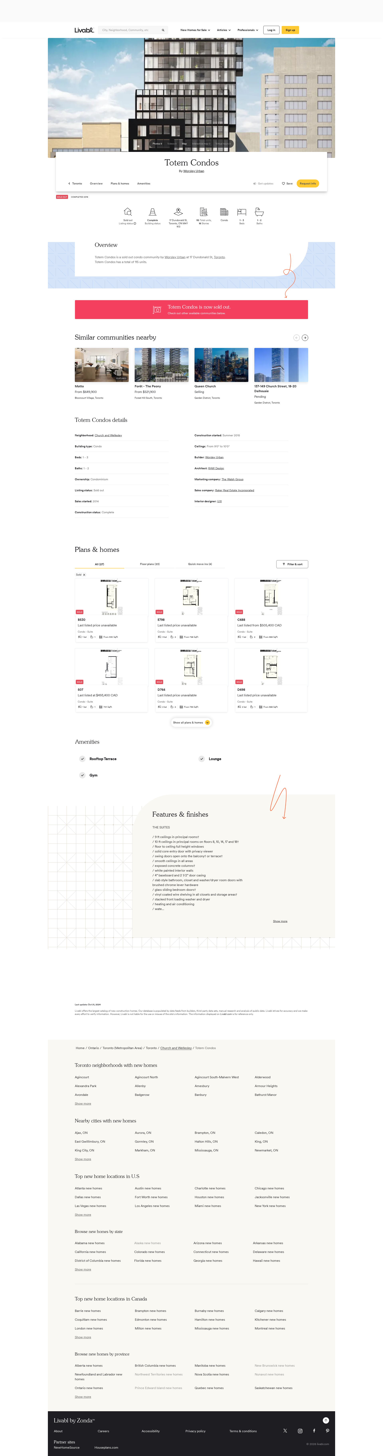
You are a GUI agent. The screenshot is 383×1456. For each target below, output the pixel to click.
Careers (103, 1431)
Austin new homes (148, 1188)
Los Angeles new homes (152, 1206)
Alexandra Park (85, 1086)
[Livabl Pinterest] (327, 1431)
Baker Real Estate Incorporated (234, 490)
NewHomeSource (67, 1447)
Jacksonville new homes (272, 1197)
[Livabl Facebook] (314, 1430)
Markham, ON (145, 1150)
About (58, 1431)
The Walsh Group (232, 479)
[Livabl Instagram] (300, 1431)
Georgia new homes (207, 1261)
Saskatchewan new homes (273, 1388)
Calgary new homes (269, 1311)
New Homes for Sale (194, 30)
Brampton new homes (150, 1311)
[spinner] (163, 30)
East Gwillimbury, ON (90, 1141)
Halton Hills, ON (206, 1141)
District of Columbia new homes (98, 1261)
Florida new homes (147, 1261)
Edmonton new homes (151, 1319)
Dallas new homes (88, 1197)
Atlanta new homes (88, 1188)
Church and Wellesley (108, 435)
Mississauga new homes (212, 1328)
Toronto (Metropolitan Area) (122, 1048)
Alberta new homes (89, 1365)
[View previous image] (61, 100)
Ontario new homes (89, 1388)
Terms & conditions (243, 1431)
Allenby (140, 1086)
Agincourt (82, 1077)
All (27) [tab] (99, 564)
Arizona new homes (207, 1243)
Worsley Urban (193, 171)
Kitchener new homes (270, 1319)
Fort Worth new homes (151, 1197)
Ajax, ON (81, 1133)
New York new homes (270, 1206)
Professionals (246, 30)
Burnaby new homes (209, 1311)
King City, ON (84, 1150)
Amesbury (202, 1086)
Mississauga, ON (206, 1150)
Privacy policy (195, 1431)
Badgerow (142, 1095)
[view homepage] (84, 30)
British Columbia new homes (155, 1365)
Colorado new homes (149, 1252)
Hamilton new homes (210, 1319)
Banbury (200, 1095)
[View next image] (322, 100)
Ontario (93, 1048)
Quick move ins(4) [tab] (200, 564)
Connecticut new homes (211, 1252)
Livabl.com (226, 1014)
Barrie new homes (88, 1311)
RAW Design (216, 468)
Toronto (219, 257)
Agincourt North (146, 1077)
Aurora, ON (143, 1133)
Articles (222, 30)
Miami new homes (208, 1206)
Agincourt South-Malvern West (217, 1077)
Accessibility (151, 1431)
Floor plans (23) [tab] (150, 564)
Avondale (81, 1095)
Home (80, 1048)
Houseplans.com (106, 1447)
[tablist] (191, 564)
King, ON (261, 1141)
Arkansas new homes (268, 1243)
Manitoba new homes (210, 1365)
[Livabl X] (285, 1431)
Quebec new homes (209, 1388)
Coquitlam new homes (91, 1319)
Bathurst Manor (266, 1095)
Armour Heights (266, 1086)
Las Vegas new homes (90, 1206)
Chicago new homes (269, 1188)
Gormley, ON (144, 1141)
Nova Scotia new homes (212, 1374)
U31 (219, 501)
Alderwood (262, 1077)
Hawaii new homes (266, 1261)
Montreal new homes (270, 1328)
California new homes (90, 1252)
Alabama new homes (90, 1243)
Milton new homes (148, 1328)
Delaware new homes (268, 1252)
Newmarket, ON (266, 1150)
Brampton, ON (205, 1133)
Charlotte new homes (210, 1188)
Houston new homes (209, 1197)
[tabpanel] (191, 652)
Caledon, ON (264, 1133)
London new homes (89, 1328)
